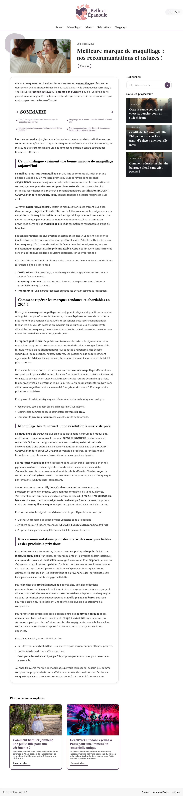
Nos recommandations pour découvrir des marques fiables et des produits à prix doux (89, 129)
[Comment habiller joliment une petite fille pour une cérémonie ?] (36, 719)
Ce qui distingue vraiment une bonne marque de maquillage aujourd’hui (38, 120)
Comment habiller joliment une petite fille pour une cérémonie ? (33, 743)
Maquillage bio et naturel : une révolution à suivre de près (90, 120)
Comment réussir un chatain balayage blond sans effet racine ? (148, 167)
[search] (170, 12)
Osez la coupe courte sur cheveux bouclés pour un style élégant (146, 113)
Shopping (84, 66)
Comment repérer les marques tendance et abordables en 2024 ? (40, 129)
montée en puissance (70, 91)
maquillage (85, 83)
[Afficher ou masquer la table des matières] (80, 112)
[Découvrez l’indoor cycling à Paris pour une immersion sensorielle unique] (93, 719)
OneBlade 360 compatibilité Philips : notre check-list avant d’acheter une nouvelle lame (148, 138)
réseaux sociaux (41, 91)
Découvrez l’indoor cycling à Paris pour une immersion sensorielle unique (91, 743)
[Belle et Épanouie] (91, 12)
